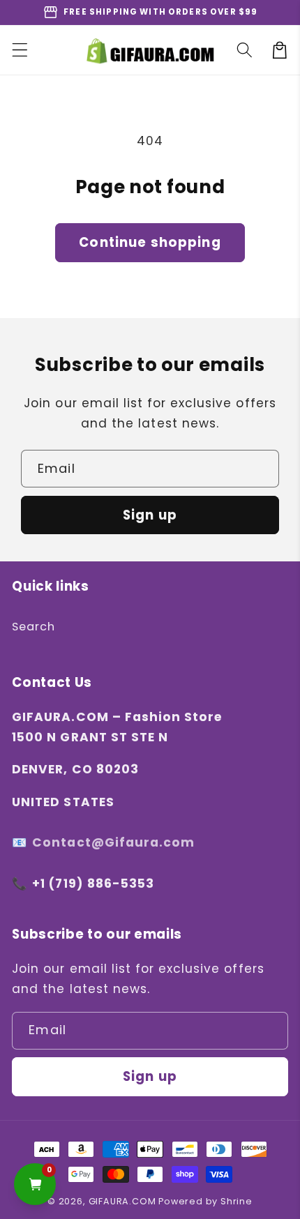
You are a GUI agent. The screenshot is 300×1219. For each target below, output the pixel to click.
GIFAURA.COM (122, 1201)
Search (33, 627)
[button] (20, 50)
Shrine (236, 1201)
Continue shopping (150, 242)
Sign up (150, 515)
